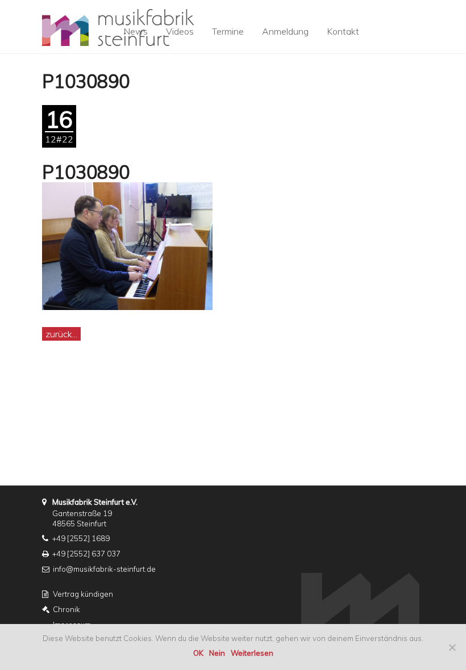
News (135, 31)
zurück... (61, 334)
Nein (217, 653)
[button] (408, 23)
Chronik (66, 609)
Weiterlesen (252, 653)
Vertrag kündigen (83, 593)
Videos (180, 31)
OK (198, 653)
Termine (228, 31)
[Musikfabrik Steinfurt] (118, 23)
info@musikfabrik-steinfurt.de (104, 568)
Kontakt (343, 31)
